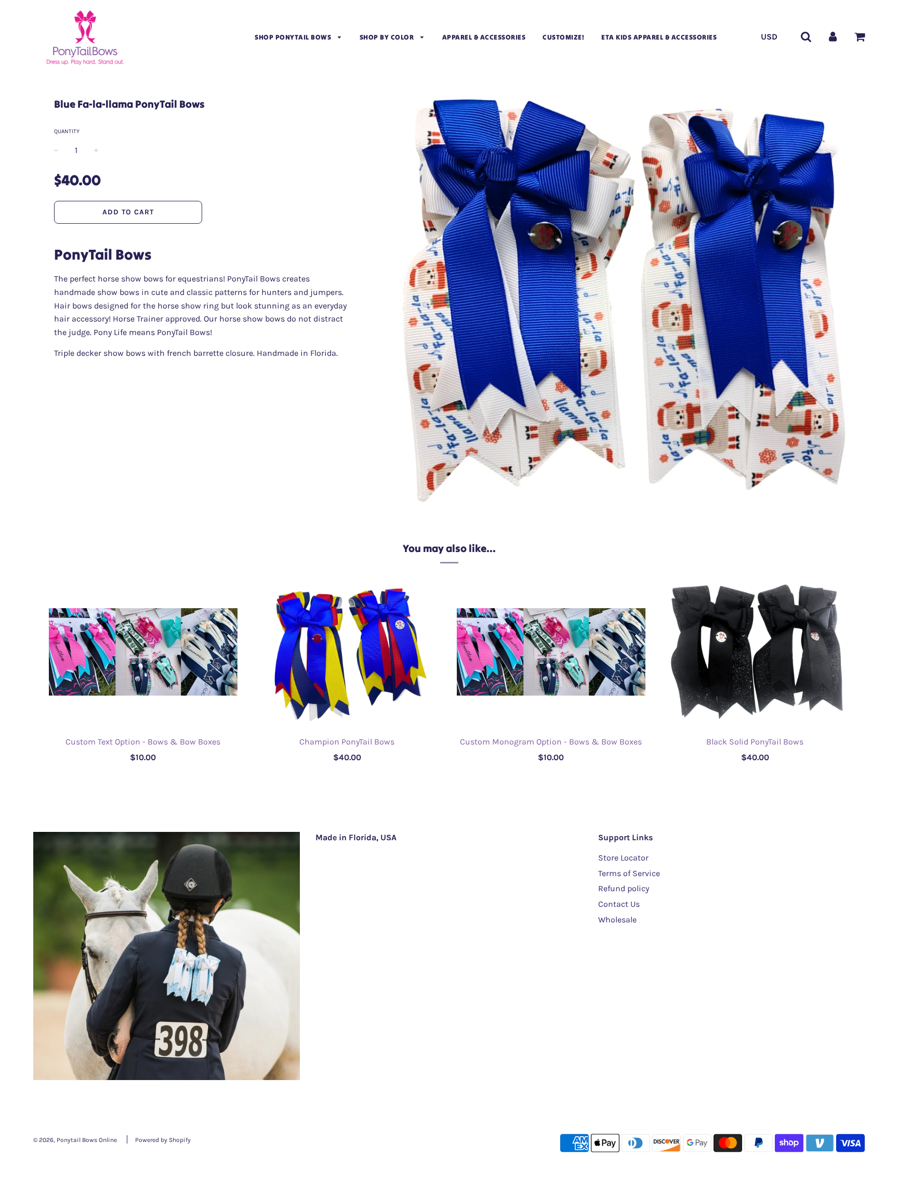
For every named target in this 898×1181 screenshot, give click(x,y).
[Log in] (833, 36)
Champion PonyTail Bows (346, 742)
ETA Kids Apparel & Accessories (659, 37)
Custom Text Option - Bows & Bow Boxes (142, 742)
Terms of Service (629, 873)
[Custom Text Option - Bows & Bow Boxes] (143, 652)
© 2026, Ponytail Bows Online (75, 1140)
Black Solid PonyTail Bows (754, 742)
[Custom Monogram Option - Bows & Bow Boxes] (551, 652)
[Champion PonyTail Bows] (347, 652)
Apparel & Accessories (484, 37)
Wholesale (617, 920)
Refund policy (623, 888)
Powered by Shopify (163, 1140)
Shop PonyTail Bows (294, 37)
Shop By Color (388, 37)
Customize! (563, 37)
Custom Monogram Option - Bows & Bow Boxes (551, 742)
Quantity (67, 131)
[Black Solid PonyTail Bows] (755, 652)
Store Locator (623, 858)
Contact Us (619, 904)
